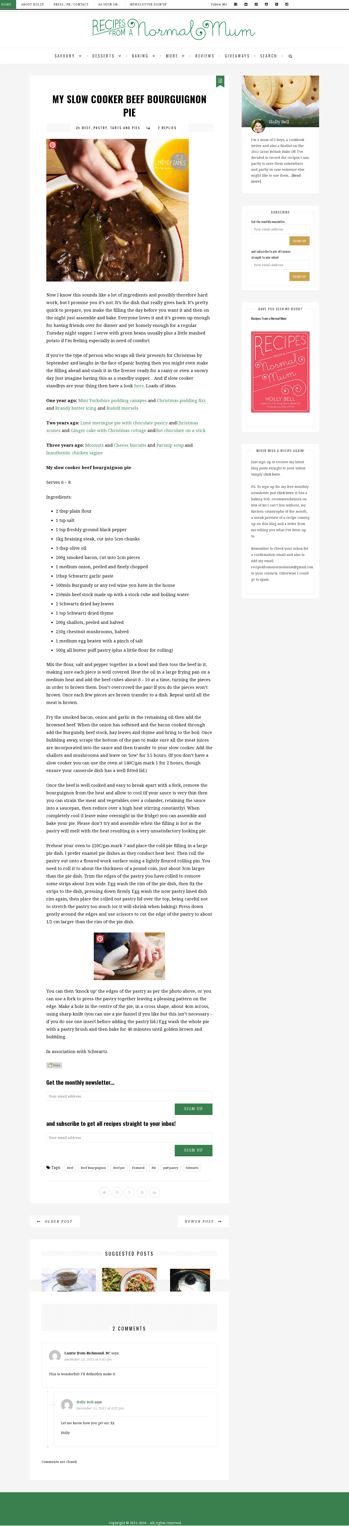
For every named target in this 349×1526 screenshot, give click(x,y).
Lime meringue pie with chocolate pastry (124, 423)
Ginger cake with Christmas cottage (109, 430)
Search (268, 56)
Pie (154, 1168)
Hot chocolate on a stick (180, 430)
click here (272, 474)
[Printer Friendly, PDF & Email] (54, 1066)
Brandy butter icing (75, 408)
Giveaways (237, 56)
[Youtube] (266, 4)
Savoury (65, 56)
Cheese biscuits (130, 445)
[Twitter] (246, 4)
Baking (140, 56)
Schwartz (192, 1168)
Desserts (103, 56)
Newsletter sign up (148, 4)
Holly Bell (85, 1402)
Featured (138, 1168)
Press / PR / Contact (71, 4)
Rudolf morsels (122, 408)
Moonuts (94, 445)
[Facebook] (236, 4)
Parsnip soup (170, 445)
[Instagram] (286, 4)
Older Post (58, 1221)
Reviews (205, 56)
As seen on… (109, 4)
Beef (86, 127)
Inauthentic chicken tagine (74, 453)
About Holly (32, 4)
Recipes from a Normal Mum (268, 318)
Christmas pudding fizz (181, 400)
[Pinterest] (256, 4)
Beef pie (119, 1168)
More (172, 56)
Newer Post (200, 1221)
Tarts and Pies (125, 127)
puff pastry (170, 1168)
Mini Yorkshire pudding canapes (112, 400)
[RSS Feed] (277, 4)
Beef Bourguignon (93, 1168)
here (139, 386)
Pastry (100, 127)
